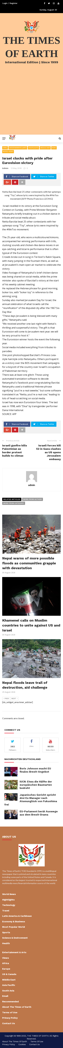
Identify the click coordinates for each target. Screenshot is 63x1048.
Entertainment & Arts (18, 148)
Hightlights (33, 148)
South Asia (8, 990)
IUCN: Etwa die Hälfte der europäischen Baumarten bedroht (36, 784)
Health (6, 943)
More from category (13, 503)
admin (5, 168)
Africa (5, 963)
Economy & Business (13, 921)
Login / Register (9, 3)
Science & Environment (15, 938)
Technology (8, 905)
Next (13, 699)
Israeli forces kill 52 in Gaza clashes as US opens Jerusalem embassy (48, 452)
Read (54, 148)
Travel (5, 910)
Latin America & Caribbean (17, 916)
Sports (6, 932)
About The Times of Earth (16, 1007)
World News (8, 151)
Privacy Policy (10, 1018)
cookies (22, 1044)
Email (5, 148)
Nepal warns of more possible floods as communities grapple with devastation (29, 563)
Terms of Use (9, 1012)
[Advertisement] (31, 103)
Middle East (45, 148)
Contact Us (8, 1023)
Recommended (10, 1001)
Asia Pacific (8, 985)
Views (5, 958)
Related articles (11, 499)
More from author (32, 499)
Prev (7, 699)
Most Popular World (13, 927)
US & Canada (9, 974)
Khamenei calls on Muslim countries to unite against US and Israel (31, 625)
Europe (6, 969)
